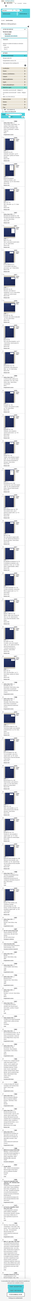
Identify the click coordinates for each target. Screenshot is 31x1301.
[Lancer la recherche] (21, 10)
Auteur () (6, 47)
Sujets (4, 82)
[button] (13, 10)
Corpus (5, 104)
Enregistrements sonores (9, 60)
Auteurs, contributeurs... (9, 74)
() (10, 111)
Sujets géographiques (8, 85)
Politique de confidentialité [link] (15, 1298)
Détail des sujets (7, 87)
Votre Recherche (8, 29)
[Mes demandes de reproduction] (6, 6)
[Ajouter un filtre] (25, 65)
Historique (24, 3)
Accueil (2, 20)
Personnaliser (15, 1294)
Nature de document (8, 55)
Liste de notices (9, 20)
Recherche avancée (6, 13)
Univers (5, 102)
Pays (4, 107)
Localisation (6, 68)
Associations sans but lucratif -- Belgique (13, 90)
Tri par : (4, 114)
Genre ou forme (7, 99)
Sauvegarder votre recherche (11, 36)
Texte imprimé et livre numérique (11, 63)
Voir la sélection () (11, 109)
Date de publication (8, 79)
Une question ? (19, 3)
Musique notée (7, 58)
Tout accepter (16, 1286)
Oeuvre (4, 71)
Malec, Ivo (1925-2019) (9, 96)
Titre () (5, 49)
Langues (5, 76)
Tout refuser (15, 1290)
